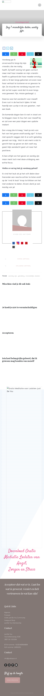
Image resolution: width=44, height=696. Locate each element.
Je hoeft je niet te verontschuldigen (22, 299)
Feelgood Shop (9, 620)
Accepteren (22, 324)
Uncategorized (22, 22)
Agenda (7, 612)
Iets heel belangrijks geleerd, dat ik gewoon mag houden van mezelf (22, 351)
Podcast (7, 615)
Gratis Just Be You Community (14, 618)
